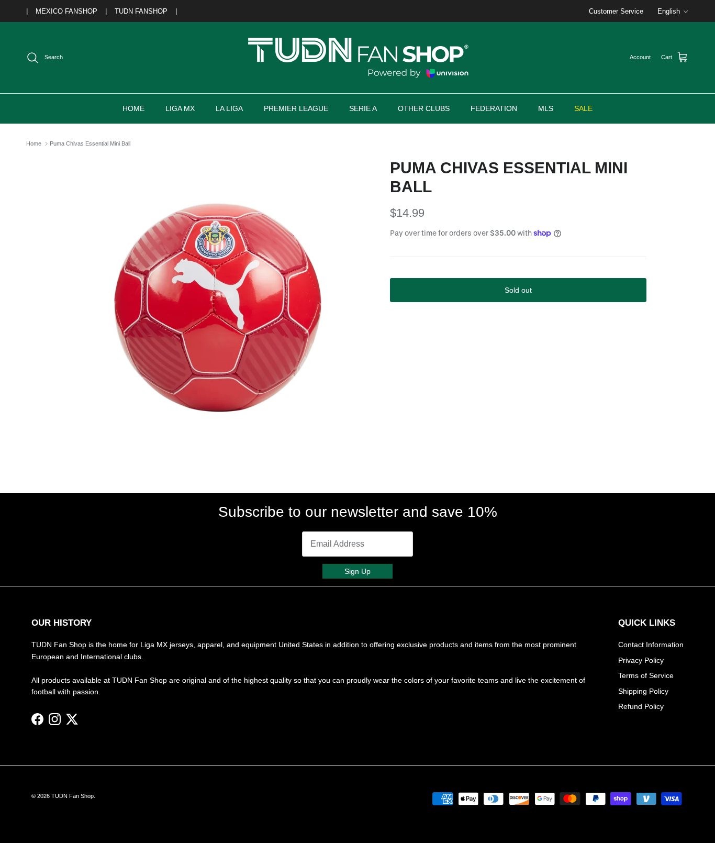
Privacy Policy (641, 660)
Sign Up (357, 571)
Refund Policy (641, 706)
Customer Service (616, 11)
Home (33, 143)
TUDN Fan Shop (72, 796)
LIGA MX (180, 108)
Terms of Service (646, 675)
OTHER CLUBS (424, 108)
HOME (133, 108)
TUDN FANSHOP (141, 11)
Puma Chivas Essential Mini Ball (90, 143)
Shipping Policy (643, 691)
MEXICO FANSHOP (66, 11)
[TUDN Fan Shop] (357, 57)
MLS (545, 108)
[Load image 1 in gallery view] (218, 308)
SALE (583, 108)
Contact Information (651, 644)
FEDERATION (494, 108)
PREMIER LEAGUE (296, 108)
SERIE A (363, 108)
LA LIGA (229, 108)
